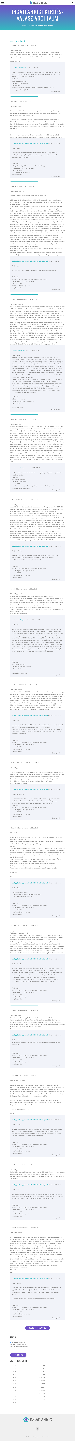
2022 (14, 1378)
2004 (43, 1393)
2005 (43, 1390)
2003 (43, 1396)
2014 (14, 1402)
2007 (43, 1384)
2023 (14, 1374)
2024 (14, 1371)
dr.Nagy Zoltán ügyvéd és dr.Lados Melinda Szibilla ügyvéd (30, 143)
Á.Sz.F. (47, 1437)
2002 (43, 1399)
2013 (43, 1365)
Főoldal (24, 25)
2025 (14, 1368)
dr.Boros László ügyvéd (19, 67)
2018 (14, 1390)
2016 (14, 1396)
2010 (43, 1374)
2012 (43, 1368)
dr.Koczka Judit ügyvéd (19, 620)
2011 (43, 1371)
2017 (14, 1393)
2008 (43, 1381)
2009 (43, 1378)
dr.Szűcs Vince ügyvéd (18, 350)
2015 (14, 1399)
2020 (14, 1384)
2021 (14, 1381)
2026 (14, 1365)
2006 (43, 1387)
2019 (14, 1387)
